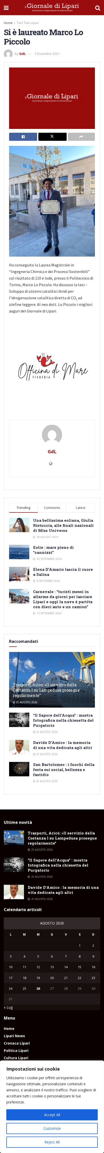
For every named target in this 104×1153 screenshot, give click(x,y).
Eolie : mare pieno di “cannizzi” (53, 550)
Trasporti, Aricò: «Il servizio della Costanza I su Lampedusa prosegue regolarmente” (46, 690)
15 (79, 967)
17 (10, 978)
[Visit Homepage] (52, 8)
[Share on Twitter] (52, 137)
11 (24, 967)
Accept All (52, 1114)
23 (93, 978)
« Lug (8, 1007)
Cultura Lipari (16, 1057)
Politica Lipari (16, 1050)
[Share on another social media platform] (81, 137)
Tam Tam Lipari (28, 23)
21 (66, 978)
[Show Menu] (6, 7)
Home (8, 23)
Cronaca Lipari (17, 1043)
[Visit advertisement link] (52, 369)
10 (10, 967)
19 (38, 978)
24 (10, 988)
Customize (52, 1128)
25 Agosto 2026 (26, 702)
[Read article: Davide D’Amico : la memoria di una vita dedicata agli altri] (19, 747)
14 (66, 967)
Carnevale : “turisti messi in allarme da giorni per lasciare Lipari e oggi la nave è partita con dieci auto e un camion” (62, 599)
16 (93, 967)
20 (52, 978)
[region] (52, 1106)
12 (38, 967)
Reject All (52, 1142)
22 (79, 978)
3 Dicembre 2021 (47, 53)
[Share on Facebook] (23, 137)
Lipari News (14, 1035)
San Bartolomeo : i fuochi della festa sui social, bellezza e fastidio (63, 769)
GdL (22, 53)
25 (24, 988)
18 (24, 978)
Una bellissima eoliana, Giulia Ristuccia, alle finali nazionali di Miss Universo (63, 525)
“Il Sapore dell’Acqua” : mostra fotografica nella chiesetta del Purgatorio (63, 720)
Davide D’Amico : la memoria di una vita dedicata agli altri (62, 745)
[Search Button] (97, 7)
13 (52, 967)
